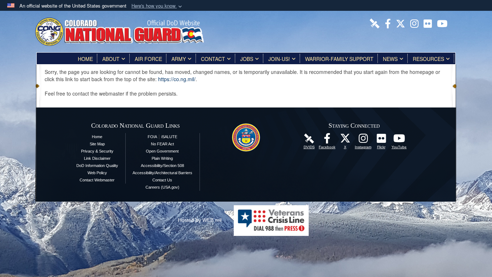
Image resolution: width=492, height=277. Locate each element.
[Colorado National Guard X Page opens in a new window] (400, 22)
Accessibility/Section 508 (162, 165)
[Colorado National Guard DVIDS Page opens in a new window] (374, 22)
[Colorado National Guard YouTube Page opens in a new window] (442, 22)
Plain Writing (162, 158)
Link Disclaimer (97, 158)
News (390, 58)
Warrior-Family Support (339, 58)
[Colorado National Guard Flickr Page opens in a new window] (428, 22)
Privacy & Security (97, 151)
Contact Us (162, 180)
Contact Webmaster (97, 180)
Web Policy (97, 173)
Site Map (97, 144)
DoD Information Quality (97, 165)
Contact (213, 58)
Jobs (246, 58)
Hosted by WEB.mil (200, 220)
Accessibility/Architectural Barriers (162, 173)
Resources (428, 58)
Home (85, 58)
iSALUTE (169, 137)
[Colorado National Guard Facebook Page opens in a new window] (388, 22)
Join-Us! (279, 58)
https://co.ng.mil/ (177, 79)
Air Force (148, 58)
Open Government (162, 151)
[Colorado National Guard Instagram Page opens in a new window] (414, 22)
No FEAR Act (162, 144)
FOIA (152, 137)
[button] (157, 6)
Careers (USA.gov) (162, 187)
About (111, 58)
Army (178, 58)
